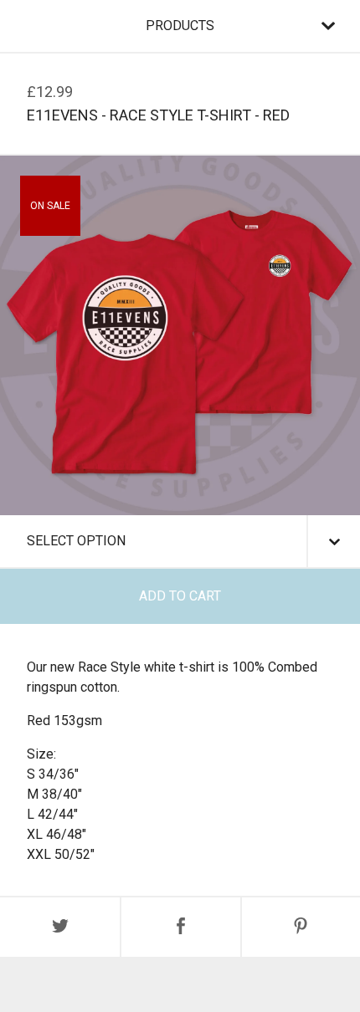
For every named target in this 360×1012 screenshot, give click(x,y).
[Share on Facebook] (180, 927)
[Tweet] (60, 927)
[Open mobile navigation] (328, 26)
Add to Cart (180, 596)
